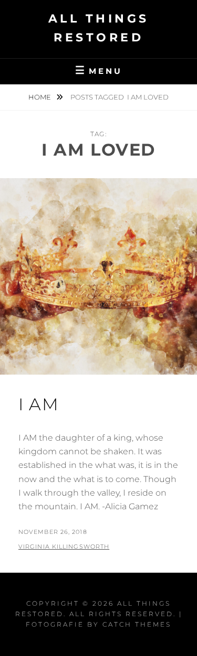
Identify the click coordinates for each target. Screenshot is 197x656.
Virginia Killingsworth (63, 546)
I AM (38, 404)
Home (40, 97)
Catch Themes (136, 624)
